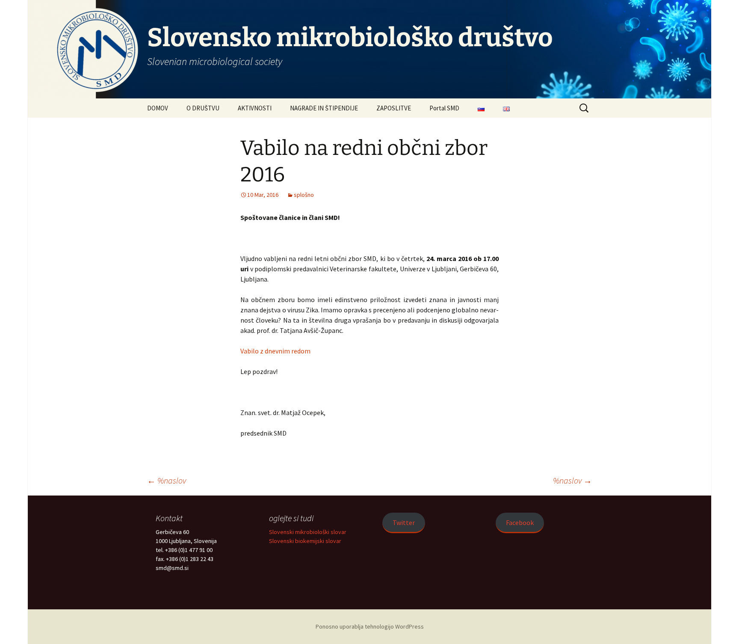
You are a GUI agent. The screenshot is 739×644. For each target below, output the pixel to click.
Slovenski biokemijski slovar (305, 541)
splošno (304, 195)
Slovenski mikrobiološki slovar (307, 532)
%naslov (166, 480)
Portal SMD (444, 108)
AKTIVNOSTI (255, 108)
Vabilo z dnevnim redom (275, 351)
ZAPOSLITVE (393, 108)
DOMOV (157, 108)
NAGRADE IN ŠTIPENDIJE (324, 108)
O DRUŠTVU (202, 108)
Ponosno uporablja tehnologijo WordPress (370, 626)
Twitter (404, 522)
